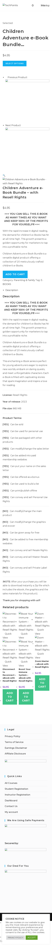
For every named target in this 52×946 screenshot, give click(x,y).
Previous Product (17, 77)
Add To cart (15, 274)
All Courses (11, 783)
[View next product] (22, 125)
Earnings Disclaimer (16, 748)
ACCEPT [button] (32, 937)
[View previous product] (6, 77)
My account (11, 812)
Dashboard (11, 800)
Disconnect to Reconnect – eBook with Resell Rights (9, 675)
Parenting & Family (24, 280)
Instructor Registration (17, 794)
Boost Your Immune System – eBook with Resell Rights (25, 675)
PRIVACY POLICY (15, 937)
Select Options (15, 63)
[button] (4, 175)
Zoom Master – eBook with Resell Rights (42, 664)
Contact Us (11, 806)
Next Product (13, 125)
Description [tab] (11, 290)
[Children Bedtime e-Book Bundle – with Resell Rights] (27, 149)
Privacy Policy (12, 736)
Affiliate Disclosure (15, 753)
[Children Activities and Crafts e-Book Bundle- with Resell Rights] (27, 101)
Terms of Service (14, 742)
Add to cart (10, 697)
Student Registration (16, 789)
